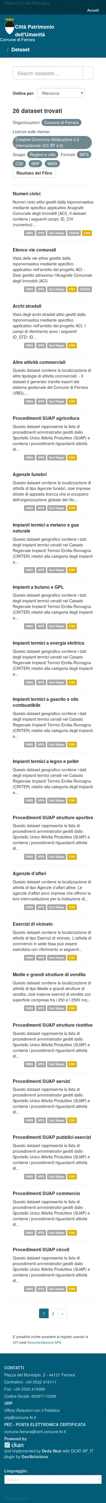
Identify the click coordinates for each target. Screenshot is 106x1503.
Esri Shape (56, 233)
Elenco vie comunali (34, 249)
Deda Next (52, 1451)
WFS (41, 233)
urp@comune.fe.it (20, 1417)
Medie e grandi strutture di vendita (49, 974)
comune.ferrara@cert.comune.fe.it (35, 1431)
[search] (88, 72)
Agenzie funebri (30, 474)
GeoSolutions (34, 1456)
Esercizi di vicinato (33, 924)
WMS (29, 233)
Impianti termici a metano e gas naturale (46, 527)
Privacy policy (16, 1498)
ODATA (74, 233)
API (15, 1342)
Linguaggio (15, 1470)
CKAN (13, 1445)
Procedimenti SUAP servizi (41, 1081)
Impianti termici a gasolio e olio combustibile (46, 702)
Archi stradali (27, 306)
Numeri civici (26, 193)
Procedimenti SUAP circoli (41, 1249)
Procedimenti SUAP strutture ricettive (53, 1025)
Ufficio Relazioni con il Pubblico (32, 1410)
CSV (87, 233)
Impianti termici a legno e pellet (46, 761)
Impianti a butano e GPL (38, 587)
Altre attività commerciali (39, 362)
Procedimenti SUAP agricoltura (46, 418)
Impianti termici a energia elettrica (48, 643)
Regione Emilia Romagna (27, 3)
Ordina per (23, 93)
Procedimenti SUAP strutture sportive (53, 817)
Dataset (20, 49)
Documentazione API (43, 1342)
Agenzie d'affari (29, 873)
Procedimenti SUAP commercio (46, 1193)
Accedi (93, 10)
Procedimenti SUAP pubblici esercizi (52, 1137)
